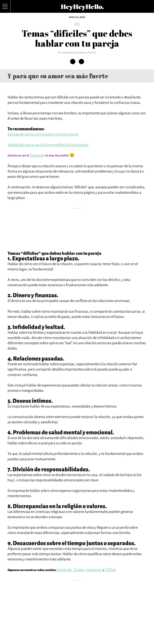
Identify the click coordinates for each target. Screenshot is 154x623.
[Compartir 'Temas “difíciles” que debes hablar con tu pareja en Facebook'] (72, 61)
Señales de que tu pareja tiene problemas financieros (48, 145)
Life (77, 23)
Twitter (78, 570)
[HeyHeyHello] (82, 8)
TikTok (110, 570)
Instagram (94, 570)
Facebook (37, 155)
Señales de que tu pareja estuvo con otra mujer (43, 134)
